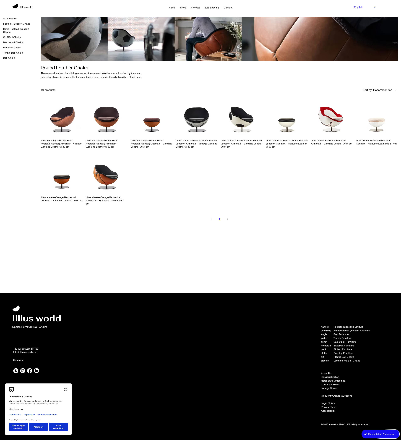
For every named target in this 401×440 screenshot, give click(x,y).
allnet (324, 341)
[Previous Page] (211, 219)
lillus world (26, 7)
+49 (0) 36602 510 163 (25, 348)
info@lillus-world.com (25, 352)
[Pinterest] (15, 370)
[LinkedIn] (36, 370)
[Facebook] (29, 370)
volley (324, 338)
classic (325, 360)
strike (324, 353)
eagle (324, 334)
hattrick (325, 326)
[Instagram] (22, 370)
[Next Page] (227, 219)
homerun (326, 345)
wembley (326, 330)
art (322, 356)
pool (323, 349)
